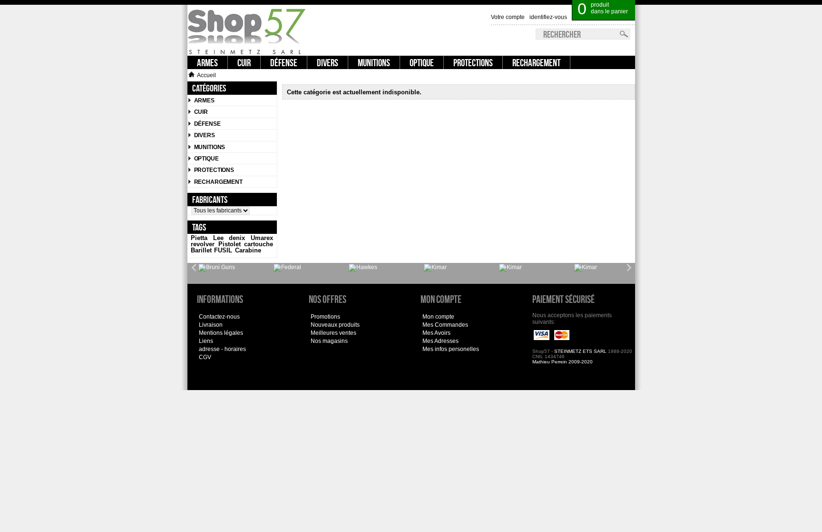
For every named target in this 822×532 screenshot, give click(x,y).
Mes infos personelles (450, 349)
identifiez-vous (548, 17)
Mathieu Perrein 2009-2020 (562, 361)
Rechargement (218, 182)
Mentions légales (221, 333)
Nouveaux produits (335, 324)
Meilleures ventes (333, 333)
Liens (206, 341)
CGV (205, 357)
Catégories (209, 88)
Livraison (211, 324)
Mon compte (438, 316)
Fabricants (209, 199)
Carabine (248, 250)
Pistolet (229, 244)
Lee (218, 237)
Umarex (262, 237)
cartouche (258, 244)
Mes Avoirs (436, 333)
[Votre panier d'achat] (629, 5)
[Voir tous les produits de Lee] (287, 267)
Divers (204, 135)
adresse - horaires (222, 349)
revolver (203, 244)
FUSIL (223, 250)
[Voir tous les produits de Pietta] (585, 267)
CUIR (201, 112)
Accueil (206, 75)
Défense (207, 123)
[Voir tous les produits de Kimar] (435, 267)
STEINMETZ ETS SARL (580, 351)
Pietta (199, 237)
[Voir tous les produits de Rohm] (510, 267)
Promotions (325, 316)
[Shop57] (246, 30)
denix (237, 237)
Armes (204, 100)
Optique (206, 158)
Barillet (201, 250)
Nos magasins (329, 341)
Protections (214, 170)
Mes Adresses (440, 341)
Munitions (209, 147)
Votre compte (508, 17)
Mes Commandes (445, 324)
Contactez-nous (219, 316)
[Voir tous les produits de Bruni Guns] (216, 267)
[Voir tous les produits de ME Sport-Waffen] (363, 267)
